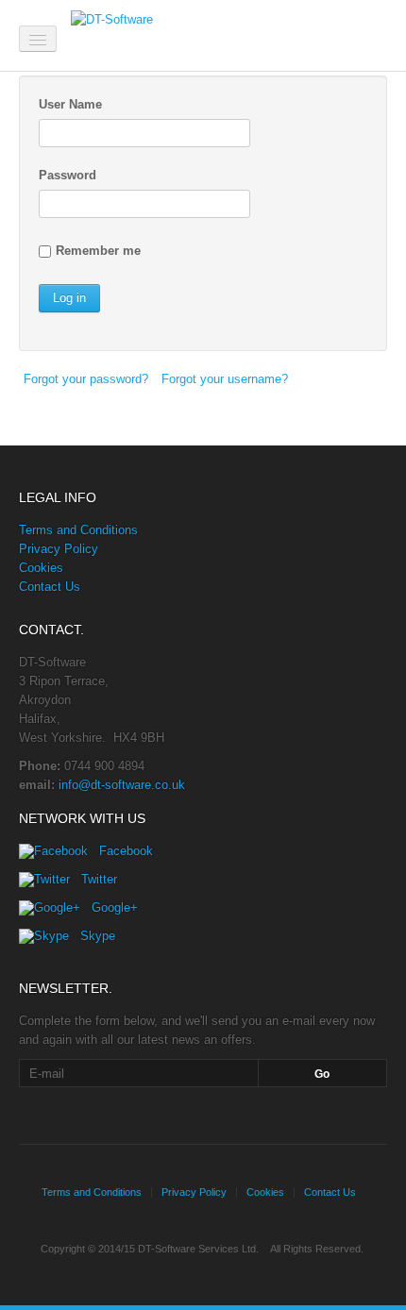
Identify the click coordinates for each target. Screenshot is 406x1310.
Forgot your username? (224, 379)
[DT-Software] (167, 33)
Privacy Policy (58, 549)
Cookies (41, 568)
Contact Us (49, 586)
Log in (69, 298)
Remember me (98, 251)
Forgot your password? (86, 379)
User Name (70, 104)
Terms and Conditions (78, 530)
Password (67, 175)
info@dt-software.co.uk (122, 785)
